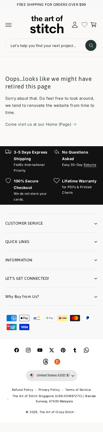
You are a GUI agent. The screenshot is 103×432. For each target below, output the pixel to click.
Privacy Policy (49, 390)
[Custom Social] (57, 361)
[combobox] (51, 45)
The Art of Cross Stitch (57, 412)
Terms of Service (78, 390)
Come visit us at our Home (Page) (38, 124)
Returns (90, 165)
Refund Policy (22, 390)
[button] (8, 24)
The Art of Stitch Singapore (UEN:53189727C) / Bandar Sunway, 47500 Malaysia (54, 398)
